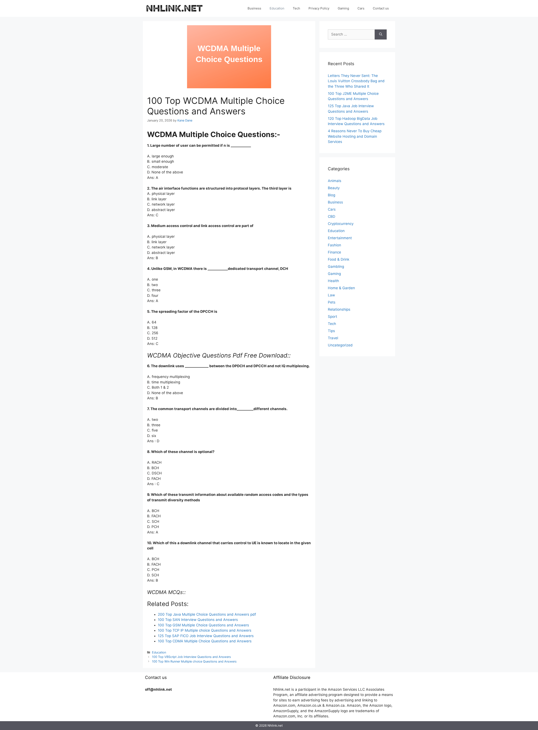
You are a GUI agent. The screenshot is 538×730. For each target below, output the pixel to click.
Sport (332, 316)
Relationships (339, 309)
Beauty (334, 188)
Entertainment (340, 238)
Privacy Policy (319, 8)
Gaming (343, 8)
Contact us (381, 8)
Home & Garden (341, 288)
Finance (334, 252)
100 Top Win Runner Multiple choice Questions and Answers (194, 661)
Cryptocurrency (340, 224)
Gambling (336, 266)
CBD (331, 216)
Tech (296, 8)
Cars (360, 8)
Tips (331, 331)
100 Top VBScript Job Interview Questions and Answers (191, 657)
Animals (334, 181)
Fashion (334, 245)
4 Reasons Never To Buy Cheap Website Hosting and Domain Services (354, 136)
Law (331, 295)
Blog (331, 195)
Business (254, 8)
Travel (333, 338)
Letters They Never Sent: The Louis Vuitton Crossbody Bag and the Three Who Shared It (356, 81)
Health (333, 281)
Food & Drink (338, 259)
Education (277, 8)
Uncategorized (340, 345)
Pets (331, 302)
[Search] (381, 34)
